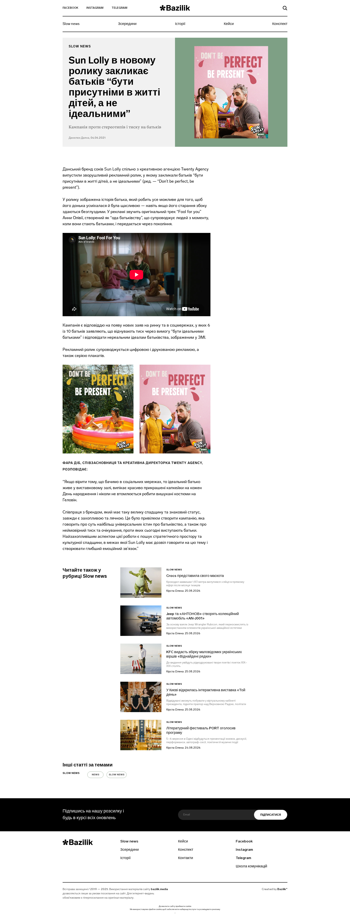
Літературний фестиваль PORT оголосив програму (201, 731)
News (95, 775)
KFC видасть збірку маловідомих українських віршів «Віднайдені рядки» (204, 654)
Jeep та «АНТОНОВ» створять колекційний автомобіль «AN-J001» (202, 616)
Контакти (185, 858)
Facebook (70, 8)
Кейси (229, 24)
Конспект (279, 24)
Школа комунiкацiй (251, 866)
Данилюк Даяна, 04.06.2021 (87, 137)
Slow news (71, 24)
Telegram (119, 8)
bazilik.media (159, 889)
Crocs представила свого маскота (195, 576)
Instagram (95, 8)
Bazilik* (282, 889)
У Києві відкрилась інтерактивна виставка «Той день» (205, 693)
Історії (180, 24)
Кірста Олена (175, 591)
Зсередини (127, 24)
